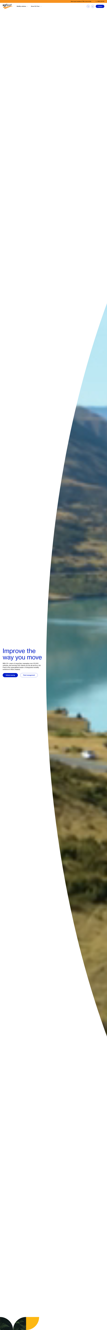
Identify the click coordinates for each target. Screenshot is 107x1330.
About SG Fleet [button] (35, 6)
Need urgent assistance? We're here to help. (81, 1)
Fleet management (29, 675)
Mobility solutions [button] (21, 6)
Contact (100, 6)
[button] (92, 6)
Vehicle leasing (10, 675)
